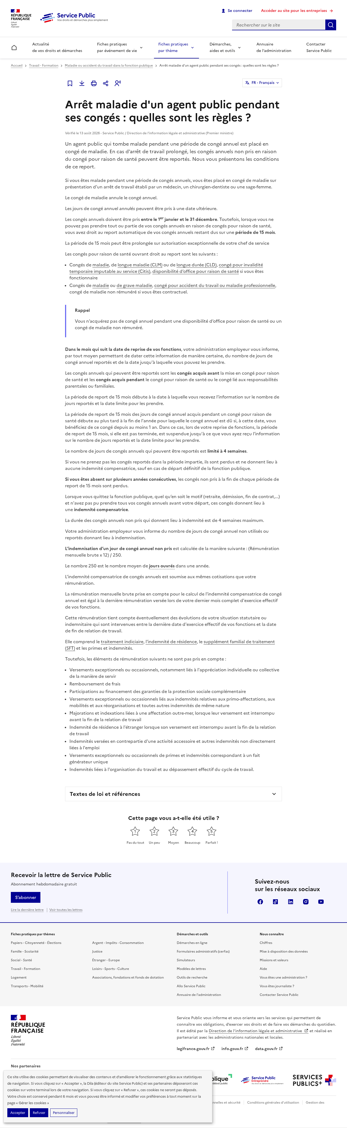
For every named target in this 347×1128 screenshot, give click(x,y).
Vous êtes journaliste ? (277, 986)
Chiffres (266, 942)
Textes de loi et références (105, 794)
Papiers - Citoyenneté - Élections (36, 942)
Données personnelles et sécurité (214, 1102)
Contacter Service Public (319, 47)
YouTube (321, 901)
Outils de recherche (192, 977)
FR (263, 83)
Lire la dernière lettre (27, 909)
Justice (97, 951)
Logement (19, 977)
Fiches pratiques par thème (173, 47)
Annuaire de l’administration (273, 47)
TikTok (275, 901)
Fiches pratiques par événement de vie (117, 47)
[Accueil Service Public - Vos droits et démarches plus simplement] (75, 23)
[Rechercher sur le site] (330, 24)
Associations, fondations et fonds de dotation (128, 977)
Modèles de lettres (191, 968)
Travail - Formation (43, 65)
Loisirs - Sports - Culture (110, 968)
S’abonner (25, 897)
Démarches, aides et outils (222, 47)
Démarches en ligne (192, 942)
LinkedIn (290, 901)
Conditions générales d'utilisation (273, 1102)
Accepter (17, 1112)
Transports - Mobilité (27, 986)
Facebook (260, 901)
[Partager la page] (106, 83)
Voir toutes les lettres (65, 909)
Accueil (17, 65)
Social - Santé (21, 960)
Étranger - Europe (106, 960)
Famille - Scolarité (24, 951)
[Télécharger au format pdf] (82, 83)
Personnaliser (64, 1112)
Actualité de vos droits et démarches (57, 47)
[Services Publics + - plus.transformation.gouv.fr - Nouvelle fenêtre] (314, 1080)
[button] (118, 83)
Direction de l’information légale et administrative (256, 1031)
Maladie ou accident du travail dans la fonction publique (109, 65)
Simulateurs (186, 960)
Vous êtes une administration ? (283, 977)
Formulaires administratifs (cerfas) (203, 951)
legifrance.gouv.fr (193, 1049)
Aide (263, 968)
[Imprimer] (94, 83)
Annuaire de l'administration (199, 994)
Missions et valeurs (274, 960)
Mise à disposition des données (284, 951)
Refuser (39, 1112)
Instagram (305, 901)
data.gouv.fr (266, 1049)
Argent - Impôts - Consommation (118, 942)
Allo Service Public (191, 986)
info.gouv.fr (232, 1049)
